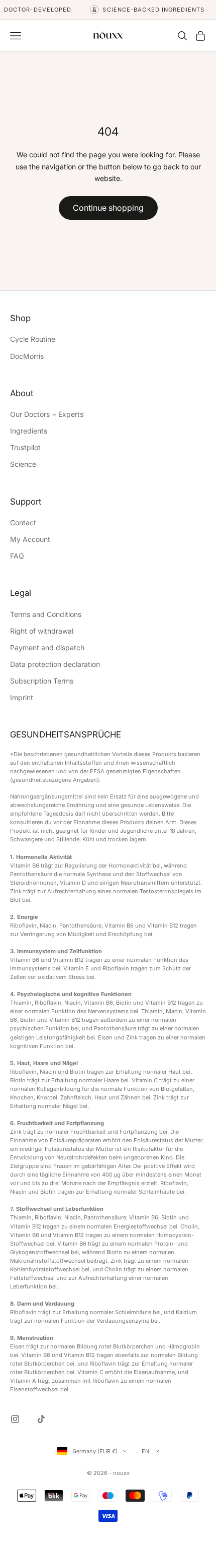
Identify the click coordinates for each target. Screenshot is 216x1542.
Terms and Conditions (45, 614)
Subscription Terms (41, 680)
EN (145, 1451)
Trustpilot (25, 447)
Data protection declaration (55, 664)
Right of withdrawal (41, 631)
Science (23, 464)
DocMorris (27, 356)
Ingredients (28, 430)
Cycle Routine (32, 339)
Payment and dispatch (47, 647)
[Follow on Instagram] (15, 1419)
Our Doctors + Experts (46, 414)
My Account (30, 539)
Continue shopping (108, 208)
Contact (23, 522)
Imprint (21, 697)
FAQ (17, 555)
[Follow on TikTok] (41, 1419)
